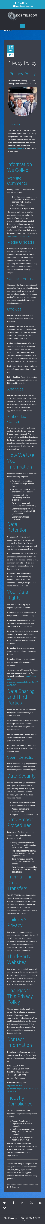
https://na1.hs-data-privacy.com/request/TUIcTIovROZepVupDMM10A (22, 1089)
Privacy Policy (21, 63)
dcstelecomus (14, 1187)
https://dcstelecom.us (16, 149)
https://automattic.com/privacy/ (19, 236)
